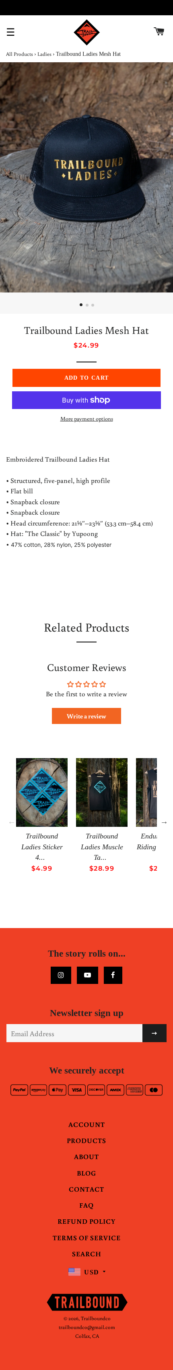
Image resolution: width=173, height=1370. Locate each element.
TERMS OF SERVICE (87, 1237)
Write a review (86, 716)
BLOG (86, 1173)
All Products (19, 54)
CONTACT (86, 1189)
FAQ (86, 1205)
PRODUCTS (86, 1140)
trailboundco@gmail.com (87, 1327)
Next (164, 821)
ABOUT (86, 1156)
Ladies (44, 54)
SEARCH (86, 1253)
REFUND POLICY (86, 1221)
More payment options (86, 418)
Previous (12, 821)
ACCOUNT (86, 1124)
